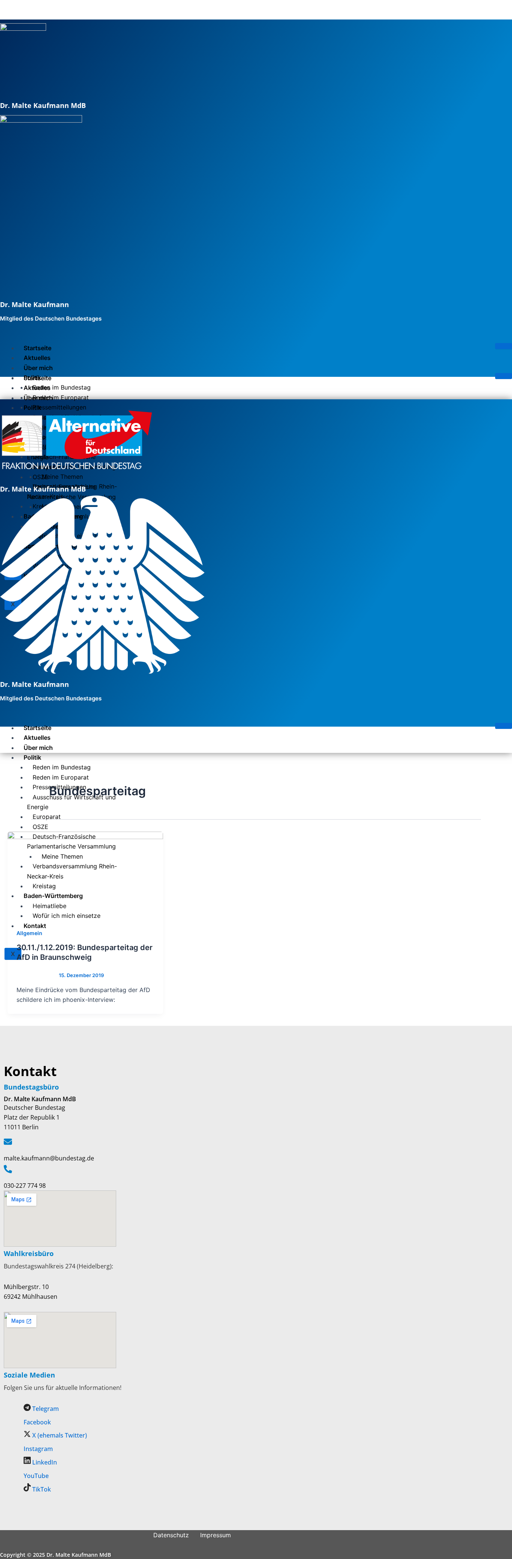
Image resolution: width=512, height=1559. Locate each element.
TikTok (41, 1489)
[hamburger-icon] (503, 346)
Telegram (45, 1409)
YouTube (36, 1476)
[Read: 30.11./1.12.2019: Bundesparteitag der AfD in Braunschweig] (85, 875)
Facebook (37, 1422)
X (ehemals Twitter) (59, 1435)
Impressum (215, 1535)
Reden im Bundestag (62, 387)
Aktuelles (37, 357)
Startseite (37, 348)
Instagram (38, 1449)
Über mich (38, 368)
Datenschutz (171, 1535)
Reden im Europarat (61, 397)
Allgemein (29, 933)
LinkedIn (44, 1462)
